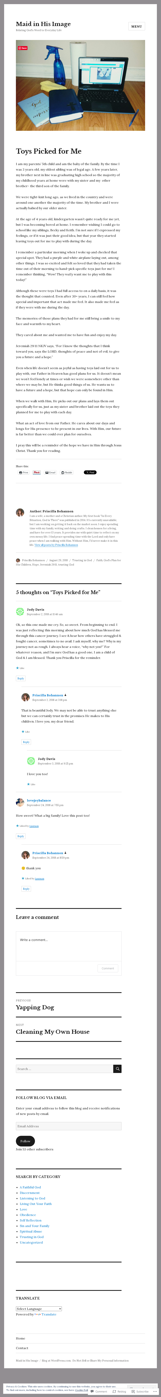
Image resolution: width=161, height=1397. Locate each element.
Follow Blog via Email (41, 1098)
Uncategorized (31, 1242)
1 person (34, 825)
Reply (20, 678)
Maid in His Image (43, 24)
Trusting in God (82, 560)
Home (20, 1338)
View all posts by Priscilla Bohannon (56, 545)
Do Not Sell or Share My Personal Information (100, 1360)
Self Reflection (30, 1220)
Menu (136, 26)
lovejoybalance (39, 800)
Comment (108, 968)
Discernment (30, 1193)
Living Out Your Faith (36, 1204)
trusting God (66, 564)
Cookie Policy (83, 1390)
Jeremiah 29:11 (48, 564)
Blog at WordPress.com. (56, 1360)
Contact (22, 1348)
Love (23, 1209)
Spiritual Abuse (31, 1231)
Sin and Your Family (34, 1226)
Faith (99, 560)
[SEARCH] (117, 1069)
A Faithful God (30, 1187)
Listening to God (32, 1198)
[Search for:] (64, 1069)
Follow (25, 1141)
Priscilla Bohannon (33, 560)
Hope (35, 564)
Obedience (28, 1215)
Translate (49, 1314)
